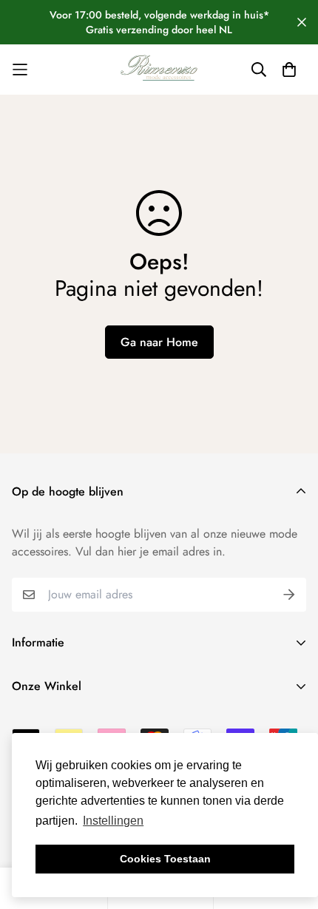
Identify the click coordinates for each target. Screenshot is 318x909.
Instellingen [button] (113, 820)
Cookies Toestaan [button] (165, 859)
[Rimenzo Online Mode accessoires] (159, 69)
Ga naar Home (159, 342)
